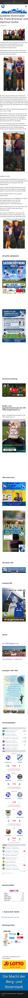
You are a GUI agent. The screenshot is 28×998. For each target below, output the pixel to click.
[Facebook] (14, 1)
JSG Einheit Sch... (8, 848)
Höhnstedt (7, 735)
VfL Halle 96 (19, 798)
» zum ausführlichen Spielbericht (14, 768)
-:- (24, 748)
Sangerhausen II (14, 735)
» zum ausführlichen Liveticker (14, 842)
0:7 (24, 734)
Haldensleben (14, 865)
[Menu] (26, 6)
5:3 (23, 737)
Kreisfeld (6, 731)
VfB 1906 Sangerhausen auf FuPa (7, 873)
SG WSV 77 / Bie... (8, 738)
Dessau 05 (20, 780)
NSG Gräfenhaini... (8, 851)
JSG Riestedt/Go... (8, 869)
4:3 (23, 731)
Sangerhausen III (16, 848)
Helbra (8, 817)
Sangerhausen (12, 731)
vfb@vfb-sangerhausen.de (18, 3)
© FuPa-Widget (23, 871)
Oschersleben (8, 835)
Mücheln (6, 862)
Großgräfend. (14, 749)
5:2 (24, 744)
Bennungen (7, 855)
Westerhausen (7, 742)
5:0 (23, 741)
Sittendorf (20, 762)
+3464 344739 (8, 3)
